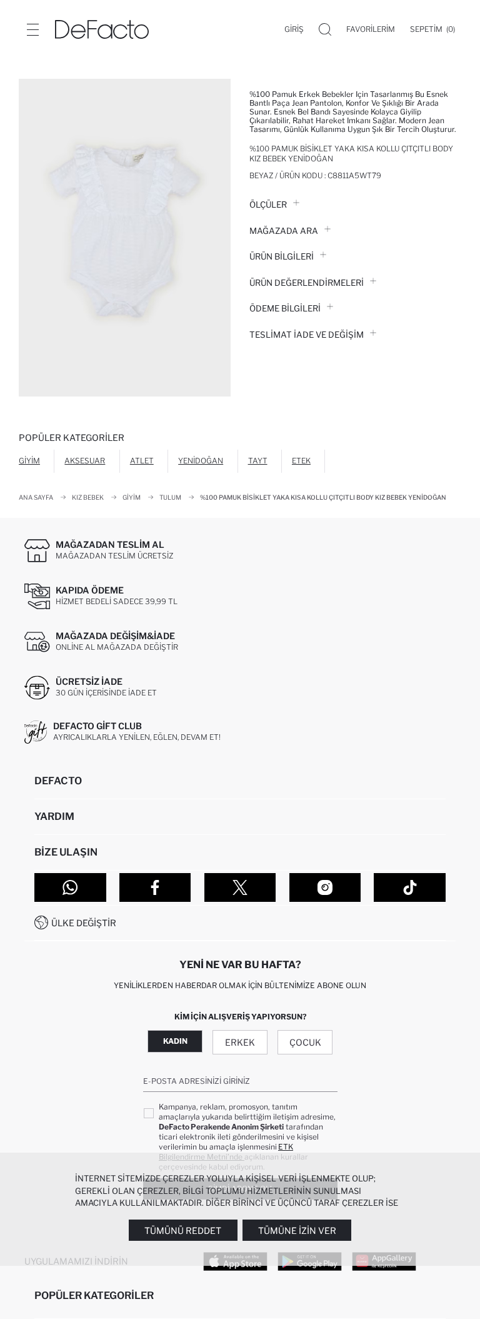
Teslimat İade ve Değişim (306, 335)
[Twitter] (240, 887)
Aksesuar (84, 460)
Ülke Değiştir (83, 922)
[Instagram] (325, 887)
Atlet (142, 460)
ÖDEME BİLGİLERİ (285, 308)
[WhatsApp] (70, 887)
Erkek (240, 1042)
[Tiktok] (410, 887)
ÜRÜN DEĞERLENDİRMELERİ (306, 283)
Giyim (29, 460)
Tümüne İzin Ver (297, 1230)
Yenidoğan (200, 460)
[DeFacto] (102, 29)
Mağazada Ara (283, 231)
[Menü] (32, 29)
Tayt (258, 460)
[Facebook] (155, 887)
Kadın (175, 1041)
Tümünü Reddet (182, 1230)
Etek (301, 460)
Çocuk (305, 1042)
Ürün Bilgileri (281, 256)
